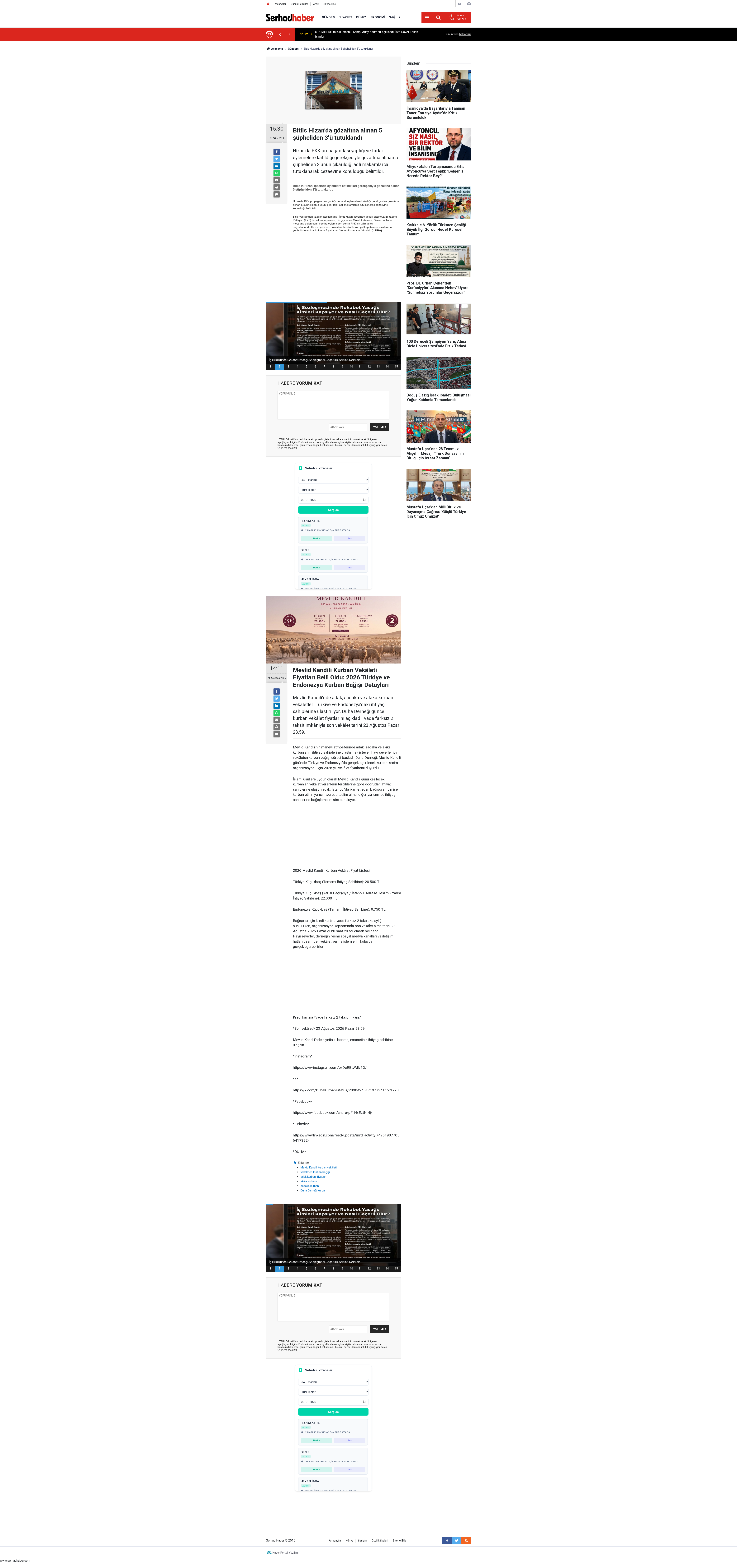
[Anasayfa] (268, 3)
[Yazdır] (276, 187)
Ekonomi (377, 17)
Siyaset (345, 17)
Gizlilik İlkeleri (380, 1540)
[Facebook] (276, 152)
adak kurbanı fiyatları (313, 1176)
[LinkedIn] (276, 166)
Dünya (361, 17)
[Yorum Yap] (276, 194)
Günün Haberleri (299, 3)
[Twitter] (276, 159)
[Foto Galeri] (469, 4)
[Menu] (427, 17)
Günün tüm (458, 34)
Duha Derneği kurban (313, 1190)
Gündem (328, 17)
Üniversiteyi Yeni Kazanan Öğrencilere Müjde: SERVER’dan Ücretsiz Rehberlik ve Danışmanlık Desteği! (366, 34)
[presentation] (280, 34)
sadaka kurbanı (310, 1186)
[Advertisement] (347, 263)
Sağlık (395, 17)
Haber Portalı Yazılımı (285, 1552)
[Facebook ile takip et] (447, 1540)
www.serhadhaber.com (15, 1560)
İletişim (362, 1540)
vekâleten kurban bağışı (315, 1172)
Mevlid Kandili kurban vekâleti (319, 1167)
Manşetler (280, 3)
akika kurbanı (309, 1181)
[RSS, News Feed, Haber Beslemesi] (466, 1540)
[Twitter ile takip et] (456, 1540)
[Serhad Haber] (290, 17)
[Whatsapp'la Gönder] (276, 173)
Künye (349, 1540)
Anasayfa (335, 1540)
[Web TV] (460, 4)
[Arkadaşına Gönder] (276, 180)
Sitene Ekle (330, 3)
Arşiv (316, 3)
